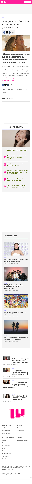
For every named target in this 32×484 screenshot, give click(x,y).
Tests (3, 17)
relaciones (10, 89)
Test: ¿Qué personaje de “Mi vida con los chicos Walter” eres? (16, 186)
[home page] (5, 2)
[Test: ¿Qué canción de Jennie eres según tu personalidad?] (16, 249)
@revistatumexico (6, 78)
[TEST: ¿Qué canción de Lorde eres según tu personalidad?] (6, 396)
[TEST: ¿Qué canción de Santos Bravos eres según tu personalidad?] (16, 274)
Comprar (28, 2)
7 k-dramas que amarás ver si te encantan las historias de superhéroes (16, 157)
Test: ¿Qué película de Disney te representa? (15, 313)
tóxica (4, 92)
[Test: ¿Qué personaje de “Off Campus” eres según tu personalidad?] (6, 358)
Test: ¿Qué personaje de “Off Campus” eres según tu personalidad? (20, 360)
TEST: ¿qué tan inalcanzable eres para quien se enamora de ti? (20, 372)
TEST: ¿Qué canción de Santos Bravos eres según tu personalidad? (14, 286)
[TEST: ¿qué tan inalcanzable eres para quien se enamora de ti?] (6, 370)
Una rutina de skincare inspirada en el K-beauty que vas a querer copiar (17, 149)
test (4, 89)
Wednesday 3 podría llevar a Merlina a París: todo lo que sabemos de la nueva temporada (17, 172)
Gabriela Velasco (16, 28)
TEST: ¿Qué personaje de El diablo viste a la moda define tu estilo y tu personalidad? (15, 385)
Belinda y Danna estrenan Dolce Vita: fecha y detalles (16, 164)
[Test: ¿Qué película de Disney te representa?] (16, 301)
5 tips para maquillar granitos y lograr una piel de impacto (16, 179)
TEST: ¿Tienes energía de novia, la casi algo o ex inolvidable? (16, 338)
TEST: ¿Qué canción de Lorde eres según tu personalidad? (20, 397)
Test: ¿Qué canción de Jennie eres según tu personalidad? (16, 260)
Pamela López (15, 263)
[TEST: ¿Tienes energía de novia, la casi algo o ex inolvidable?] (16, 327)
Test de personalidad (21, 89)
